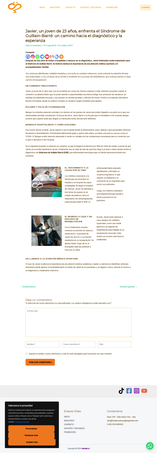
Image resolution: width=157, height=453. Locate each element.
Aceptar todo (32, 442)
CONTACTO (70, 7)
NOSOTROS (55, 7)
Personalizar (31, 428)
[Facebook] (28, 57)
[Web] (114, 345)
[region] (32, 425)
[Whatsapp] (37, 57)
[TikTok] (121, 391)
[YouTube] (144, 391)
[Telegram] (42, 57)
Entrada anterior (28, 287)
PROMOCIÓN (112, 7)
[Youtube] (47, 57)
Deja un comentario (34, 45)
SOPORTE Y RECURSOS (90, 7)
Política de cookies (22, 422)
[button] (150, 446)
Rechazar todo (31, 435)
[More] (61, 57)
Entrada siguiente (128, 287)
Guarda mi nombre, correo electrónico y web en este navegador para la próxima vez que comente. (70, 354)
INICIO (42, 7)
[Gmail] (52, 57)
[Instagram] (33, 57)
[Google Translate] (56, 57)
